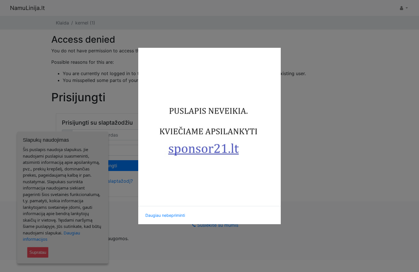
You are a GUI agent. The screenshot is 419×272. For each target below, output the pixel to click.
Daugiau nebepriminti (165, 215)
